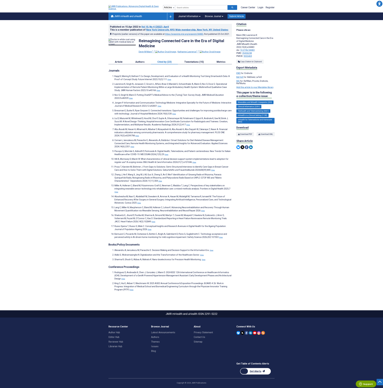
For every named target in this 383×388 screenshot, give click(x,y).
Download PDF (246, 134)
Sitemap (198, 341)
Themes (155, 341)
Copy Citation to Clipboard (251, 62)
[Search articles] (232, 7)
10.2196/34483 (247, 50)
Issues (154, 346)
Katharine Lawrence (188, 52)
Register (270, 7)
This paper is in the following (254, 94)
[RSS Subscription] (263, 333)
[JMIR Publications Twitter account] (242, 333)
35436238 (247, 53)
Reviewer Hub (115, 341)
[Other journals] (170, 16)
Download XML (266, 134)
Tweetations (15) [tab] (194, 61)
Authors (155, 337)
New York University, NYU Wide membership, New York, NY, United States (187, 29)
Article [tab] (119, 61)
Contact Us (199, 337)
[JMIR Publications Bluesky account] (238, 333)
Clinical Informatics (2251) (249, 107)
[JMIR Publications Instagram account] (259, 333)
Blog (153, 351)
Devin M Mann (147, 52)
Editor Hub (113, 337)
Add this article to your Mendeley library (254, 87)
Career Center (248, 7)
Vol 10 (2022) (155, 26)
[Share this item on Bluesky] (238, 147)
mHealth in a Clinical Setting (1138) (252, 115)
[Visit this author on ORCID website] (165, 52)
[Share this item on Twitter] (242, 147)
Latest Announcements (163, 332)
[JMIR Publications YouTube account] (255, 333)
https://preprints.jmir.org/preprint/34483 (184, 34)
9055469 (248, 56)
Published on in (139, 26)
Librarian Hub (115, 346)
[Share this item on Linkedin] (251, 147)
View (169, 79)
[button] (379, 3)
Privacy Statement (203, 332)
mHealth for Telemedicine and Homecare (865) (255, 121)
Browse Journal (213, 16)
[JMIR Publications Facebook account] (246, 333)
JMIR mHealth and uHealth (128, 16)
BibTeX (240, 77)
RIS (238, 81)
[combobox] (201, 7)
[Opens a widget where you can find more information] (366, 384)
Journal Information (188, 16)
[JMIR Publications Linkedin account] (251, 333)
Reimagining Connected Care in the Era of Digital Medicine (181, 43)
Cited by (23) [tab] (164, 61)
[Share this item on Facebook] (247, 147)
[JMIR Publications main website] (133, 7)
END (238, 73)
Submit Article (236, 16)
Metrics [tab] (221, 61)
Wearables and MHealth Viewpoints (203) (255, 102)
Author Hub (114, 332)
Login (260, 7)
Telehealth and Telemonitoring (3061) (253, 111)
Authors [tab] (140, 61)
